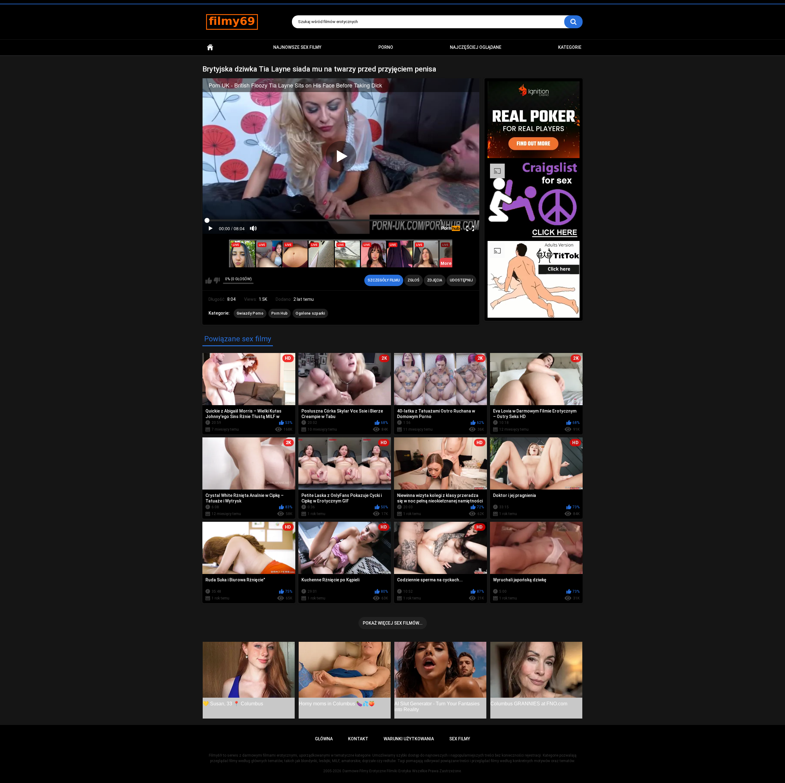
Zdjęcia (434, 280)
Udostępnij (461, 280)
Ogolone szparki (310, 313)
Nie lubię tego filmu (216, 280)
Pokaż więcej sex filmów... (393, 623)
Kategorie (569, 47)
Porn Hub (279, 313)
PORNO (385, 47)
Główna (210, 47)
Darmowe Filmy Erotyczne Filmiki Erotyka (377, 771)
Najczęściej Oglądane (475, 47)
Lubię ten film (208, 280)
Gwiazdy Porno (250, 313)
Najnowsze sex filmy (297, 47)
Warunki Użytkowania (409, 738)
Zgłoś (413, 280)
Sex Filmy (459, 738)
